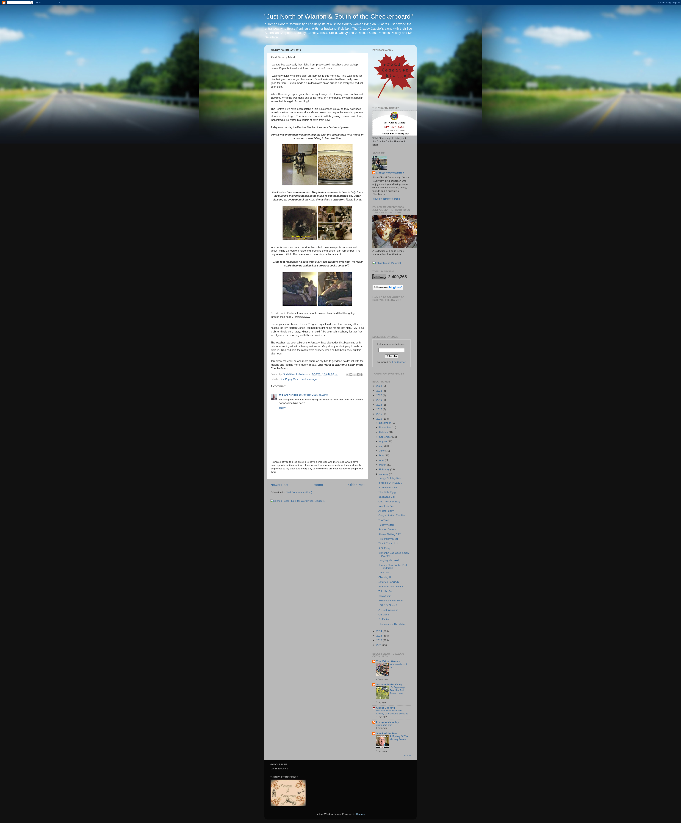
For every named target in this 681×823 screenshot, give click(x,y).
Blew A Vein (384, 596)
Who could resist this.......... (398, 665)
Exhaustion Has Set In (390, 600)
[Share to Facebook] (358, 374)
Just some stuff (384, 725)
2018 (379, 404)
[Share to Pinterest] (361, 374)
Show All (407, 755)
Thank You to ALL (388, 543)
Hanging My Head (388, 560)
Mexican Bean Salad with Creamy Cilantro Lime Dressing (392, 712)
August (383, 441)
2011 (379, 645)
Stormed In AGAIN (388, 582)
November (385, 427)
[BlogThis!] (351, 374)
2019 (379, 400)
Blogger (360, 814)
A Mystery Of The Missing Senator (399, 738)
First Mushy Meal (388, 539)
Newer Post (279, 485)
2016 (379, 414)
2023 (379, 386)
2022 (379, 390)
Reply (282, 407)
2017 (379, 409)
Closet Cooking (385, 707)
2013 (379, 635)
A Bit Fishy (384, 548)
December (385, 423)
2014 (379, 631)
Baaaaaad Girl (386, 497)
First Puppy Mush (289, 379)
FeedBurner (399, 362)
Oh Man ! (383, 614)
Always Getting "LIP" (389, 534)
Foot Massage (309, 379)
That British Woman (388, 661)
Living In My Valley (387, 722)
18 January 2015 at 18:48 (313, 394)
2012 (379, 640)
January (384, 474)
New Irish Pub (386, 506)
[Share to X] (354, 374)
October (384, 432)
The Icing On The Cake (391, 624)
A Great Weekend (388, 610)
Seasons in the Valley (389, 684)
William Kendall (288, 394)
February (384, 469)
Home (318, 485)
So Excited (384, 619)
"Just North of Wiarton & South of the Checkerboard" (338, 16)
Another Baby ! (386, 511)
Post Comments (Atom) (299, 492)
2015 (379, 418)
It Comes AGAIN (387, 487)
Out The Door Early (389, 501)
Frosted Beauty (387, 529)
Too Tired (383, 520)
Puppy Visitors (386, 525)
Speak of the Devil (387, 733)
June (382, 450)
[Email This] (348, 374)
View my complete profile (386, 198)
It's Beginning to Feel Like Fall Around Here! (398, 690)
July (381, 446)
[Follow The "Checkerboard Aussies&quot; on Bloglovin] (387, 289)
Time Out (383, 572)
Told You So (385, 591)
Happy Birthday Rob (389, 478)
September (385, 437)
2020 (379, 395)
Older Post (356, 485)
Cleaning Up (385, 577)
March (383, 464)
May (382, 455)
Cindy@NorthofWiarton (390, 172)
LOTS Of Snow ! (387, 605)
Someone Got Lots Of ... (392, 586)
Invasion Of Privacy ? (390, 482)
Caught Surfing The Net (391, 515)
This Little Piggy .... (389, 492)
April (382, 460)
